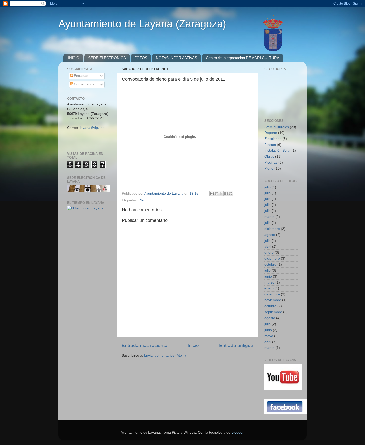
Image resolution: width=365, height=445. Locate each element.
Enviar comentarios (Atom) (165, 355)
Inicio (193, 345)
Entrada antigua (236, 345)
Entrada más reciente (144, 345)
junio (268, 276)
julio (267, 187)
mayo (268, 336)
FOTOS (140, 58)
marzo (269, 217)
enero (269, 252)
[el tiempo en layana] (85, 208)
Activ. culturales (276, 127)
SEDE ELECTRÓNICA (107, 58)
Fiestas (270, 145)
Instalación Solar (277, 150)
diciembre (272, 229)
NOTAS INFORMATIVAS (176, 58)
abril (267, 246)
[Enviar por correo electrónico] (211, 193)
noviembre (272, 300)
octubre (270, 264)
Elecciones (272, 139)
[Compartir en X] (221, 193)
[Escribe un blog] (216, 193)
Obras (269, 156)
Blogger (237, 432)
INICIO (73, 58)
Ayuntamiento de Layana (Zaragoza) (142, 24)
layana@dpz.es (92, 128)
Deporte (270, 133)
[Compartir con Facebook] (225, 193)
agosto (269, 235)
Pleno (143, 200)
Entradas (80, 76)
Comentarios (83, 84)
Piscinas (270, 162)
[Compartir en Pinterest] (230, 193)
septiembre (273, 312)
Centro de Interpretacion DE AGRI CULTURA (242, 58)
